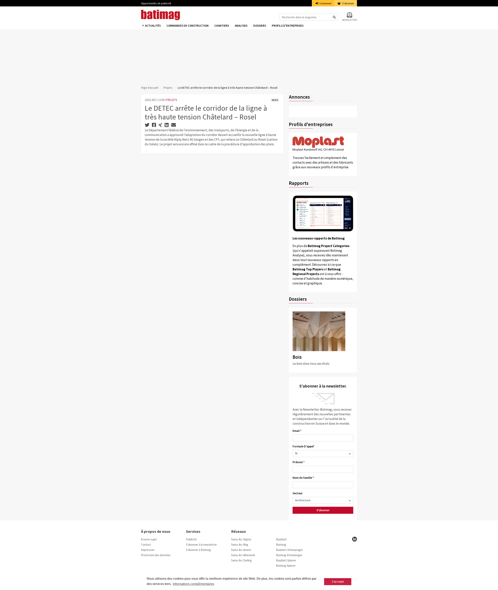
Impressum (147, 550)
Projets (167, 87)
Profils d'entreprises (287, 25)
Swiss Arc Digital (241, 539)
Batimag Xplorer (285, 565)
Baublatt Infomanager (289, 550)
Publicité (191, 539)
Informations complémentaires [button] (193, 584)
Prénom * (299, 462)
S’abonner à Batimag (198, 550)
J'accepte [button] (338, 581)
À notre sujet (149, 539)
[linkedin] (354, 539)
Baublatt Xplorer (286, 560)
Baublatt (281, 539)
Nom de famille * (303, 478)
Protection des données (156, 555)
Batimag (281, 544)
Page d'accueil (149, 87)
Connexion (325, 3)
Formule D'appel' (303, 446)
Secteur (298, 493)
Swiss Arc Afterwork (243, 555)
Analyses (241, 25)
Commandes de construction (188, 25)
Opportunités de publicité (156, 3)
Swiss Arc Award (241, 550)
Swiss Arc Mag (239, 544)
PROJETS (171, 100)
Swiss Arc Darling (241, 560)
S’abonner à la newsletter (201, 544)
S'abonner (348, 3)
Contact (146, 544)
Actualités (153, 25)
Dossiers (259, 25)
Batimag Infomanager (289, 555)
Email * (297, 431)
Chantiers (221, 25)
